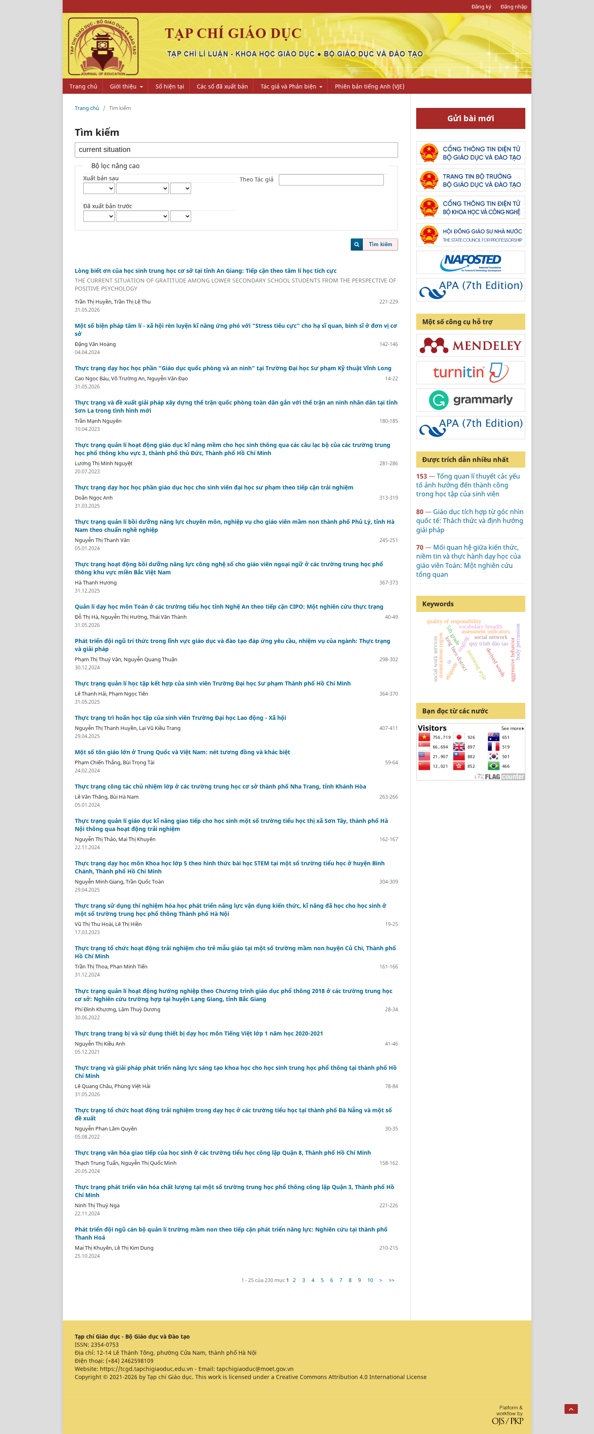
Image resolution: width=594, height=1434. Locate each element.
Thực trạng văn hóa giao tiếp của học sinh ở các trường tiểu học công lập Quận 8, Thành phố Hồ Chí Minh (223, 1152)
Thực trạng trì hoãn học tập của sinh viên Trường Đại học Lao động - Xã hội (180, 717)
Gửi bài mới (470, 118)
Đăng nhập (514, 6)
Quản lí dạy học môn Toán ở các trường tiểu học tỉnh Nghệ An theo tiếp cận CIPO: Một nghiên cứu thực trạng (229, 606)
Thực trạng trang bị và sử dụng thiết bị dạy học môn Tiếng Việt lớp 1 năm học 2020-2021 (199, 1033)
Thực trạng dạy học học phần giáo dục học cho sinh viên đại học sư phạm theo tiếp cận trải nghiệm (214, 487)
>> (391, 1280)
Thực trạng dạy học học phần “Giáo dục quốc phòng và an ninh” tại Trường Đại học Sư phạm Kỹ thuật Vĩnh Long (233, 368)
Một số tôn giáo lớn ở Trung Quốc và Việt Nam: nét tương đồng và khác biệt (182, 752)
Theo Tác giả (257, 179)
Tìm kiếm (380, 244)
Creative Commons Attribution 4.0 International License (351, 1377)
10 (370, 1280)
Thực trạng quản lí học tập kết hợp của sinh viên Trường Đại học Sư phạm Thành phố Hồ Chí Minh (213, 683)
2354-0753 (105, 1344)
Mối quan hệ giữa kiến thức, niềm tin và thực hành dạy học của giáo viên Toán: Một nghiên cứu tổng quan (468, 561)
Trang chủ (83, 86)
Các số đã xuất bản (222, 86)
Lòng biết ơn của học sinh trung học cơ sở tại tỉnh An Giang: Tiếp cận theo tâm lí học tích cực (235, 279)
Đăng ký (481, 6)
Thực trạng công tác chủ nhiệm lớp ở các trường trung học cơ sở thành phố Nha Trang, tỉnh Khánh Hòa (220, 786)
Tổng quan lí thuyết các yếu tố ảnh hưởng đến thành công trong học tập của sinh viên (468, 485)
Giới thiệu (124, 86)
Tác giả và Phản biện (289, 86)
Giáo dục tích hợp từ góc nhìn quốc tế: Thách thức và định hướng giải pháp (470, 520)
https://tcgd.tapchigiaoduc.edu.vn (146, 1369)
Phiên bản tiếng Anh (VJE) (369, 86)
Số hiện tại (170, 86)
